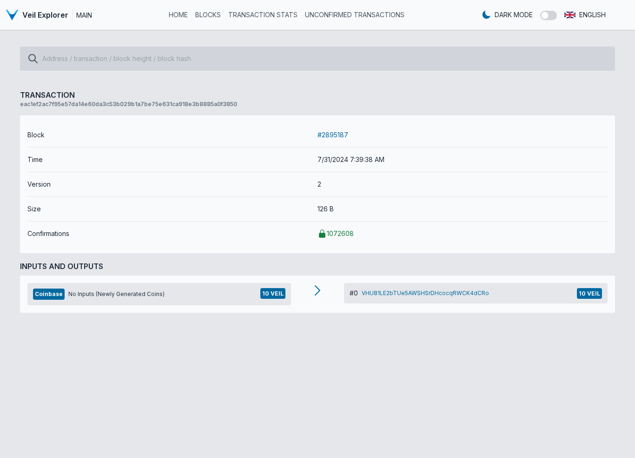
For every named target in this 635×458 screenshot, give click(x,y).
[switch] (548, 15)
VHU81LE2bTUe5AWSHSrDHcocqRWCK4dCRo (425, 293)
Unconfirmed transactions (354, 15)
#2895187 (333, 135)
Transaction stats (263, 15)
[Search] (33, 58)
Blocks (208, 15)
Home (178, 15)
